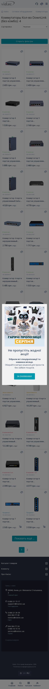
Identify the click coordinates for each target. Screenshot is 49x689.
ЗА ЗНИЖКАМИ (24, 376)
